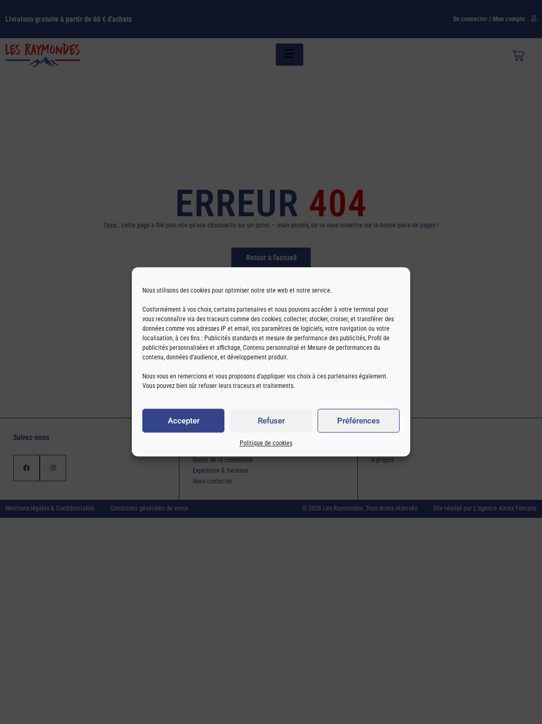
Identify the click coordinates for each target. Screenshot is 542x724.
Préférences (358, 421)
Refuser (271, 421)
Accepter (184, 421)
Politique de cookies (266, 443)
